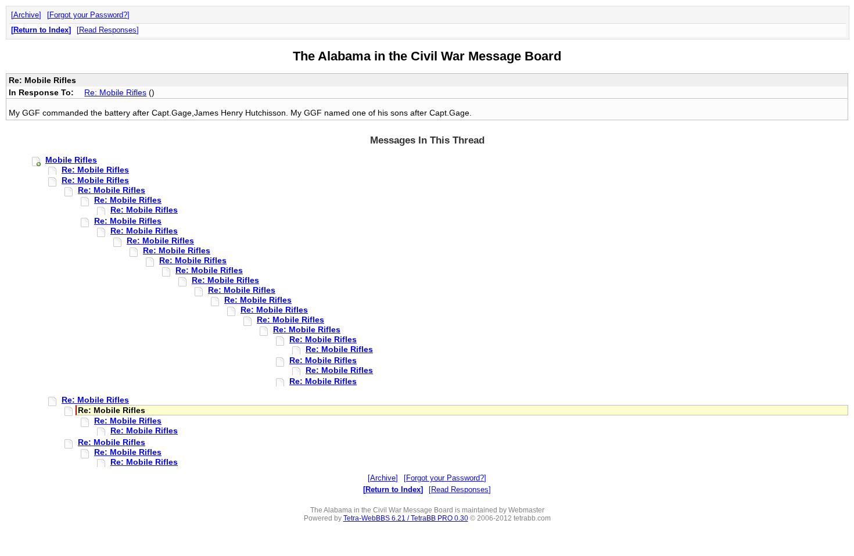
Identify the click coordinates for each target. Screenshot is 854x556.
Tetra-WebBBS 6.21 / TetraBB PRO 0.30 (405, 518)
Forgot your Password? (88, 14)
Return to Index (41, 30)
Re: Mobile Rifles (115, 92)
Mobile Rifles (71, 159)
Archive (26, 14)
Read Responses (108, 30)
